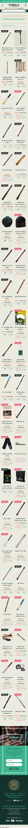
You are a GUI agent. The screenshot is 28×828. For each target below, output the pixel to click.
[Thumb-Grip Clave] (21, 160)
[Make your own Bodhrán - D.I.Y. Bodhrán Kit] (7, 637)
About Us (13, 794)
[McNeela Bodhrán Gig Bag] (7, 222)
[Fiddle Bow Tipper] (21, 702)
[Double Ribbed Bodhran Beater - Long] (7, 350)
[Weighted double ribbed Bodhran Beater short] (7, 68)
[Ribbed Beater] (21, 412)
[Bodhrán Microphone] (21, 668)
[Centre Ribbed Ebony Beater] (21, 98)
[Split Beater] (21, 574)
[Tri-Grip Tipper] (7, 382)
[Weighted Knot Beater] (21, 382)
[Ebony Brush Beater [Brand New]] (7, 702)
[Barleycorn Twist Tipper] (7, 256)
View (11, 55)
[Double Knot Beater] (21, 287)
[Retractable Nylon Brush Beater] (7, 541)
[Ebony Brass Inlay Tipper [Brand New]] (7, 38)
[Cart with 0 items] (26, 5)
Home (6, 794)
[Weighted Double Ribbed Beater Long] (21, 509)
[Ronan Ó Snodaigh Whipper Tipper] (7, 574)
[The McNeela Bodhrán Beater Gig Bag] (21, 476)
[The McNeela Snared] (21, 444)
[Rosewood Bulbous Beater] (7, 287)
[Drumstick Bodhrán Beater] (7, 668)
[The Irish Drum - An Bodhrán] (21, 318)
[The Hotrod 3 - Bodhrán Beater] (21, 604)
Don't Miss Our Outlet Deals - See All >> (14, 1)
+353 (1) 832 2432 (14, 812)
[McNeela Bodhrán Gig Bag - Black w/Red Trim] (21, 222)
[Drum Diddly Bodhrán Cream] (21, 350)
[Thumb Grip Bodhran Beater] (21, 637)
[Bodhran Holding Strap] (7, 444)
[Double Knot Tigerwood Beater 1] (7, 193)
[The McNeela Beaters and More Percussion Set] (7, 476)
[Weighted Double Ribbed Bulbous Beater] (21, 256)
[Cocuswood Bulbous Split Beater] (21, 38)
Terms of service (14, 797)
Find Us (21, 794)
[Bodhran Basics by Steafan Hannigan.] (7, 412)
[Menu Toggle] (2, 5)
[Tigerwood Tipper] (7, 160)
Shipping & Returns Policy (14, 795)
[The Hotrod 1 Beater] (7, 98)
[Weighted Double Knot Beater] (21, 131)
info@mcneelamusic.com (15, 814)
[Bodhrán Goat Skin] (21, 541)
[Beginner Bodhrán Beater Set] (21, 68)
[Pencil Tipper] (7, 604)
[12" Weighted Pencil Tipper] (7, 318)
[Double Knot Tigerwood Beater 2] (21, 193)
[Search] (25, 10)
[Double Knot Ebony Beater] (7, 131)
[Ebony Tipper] (7, 509)
